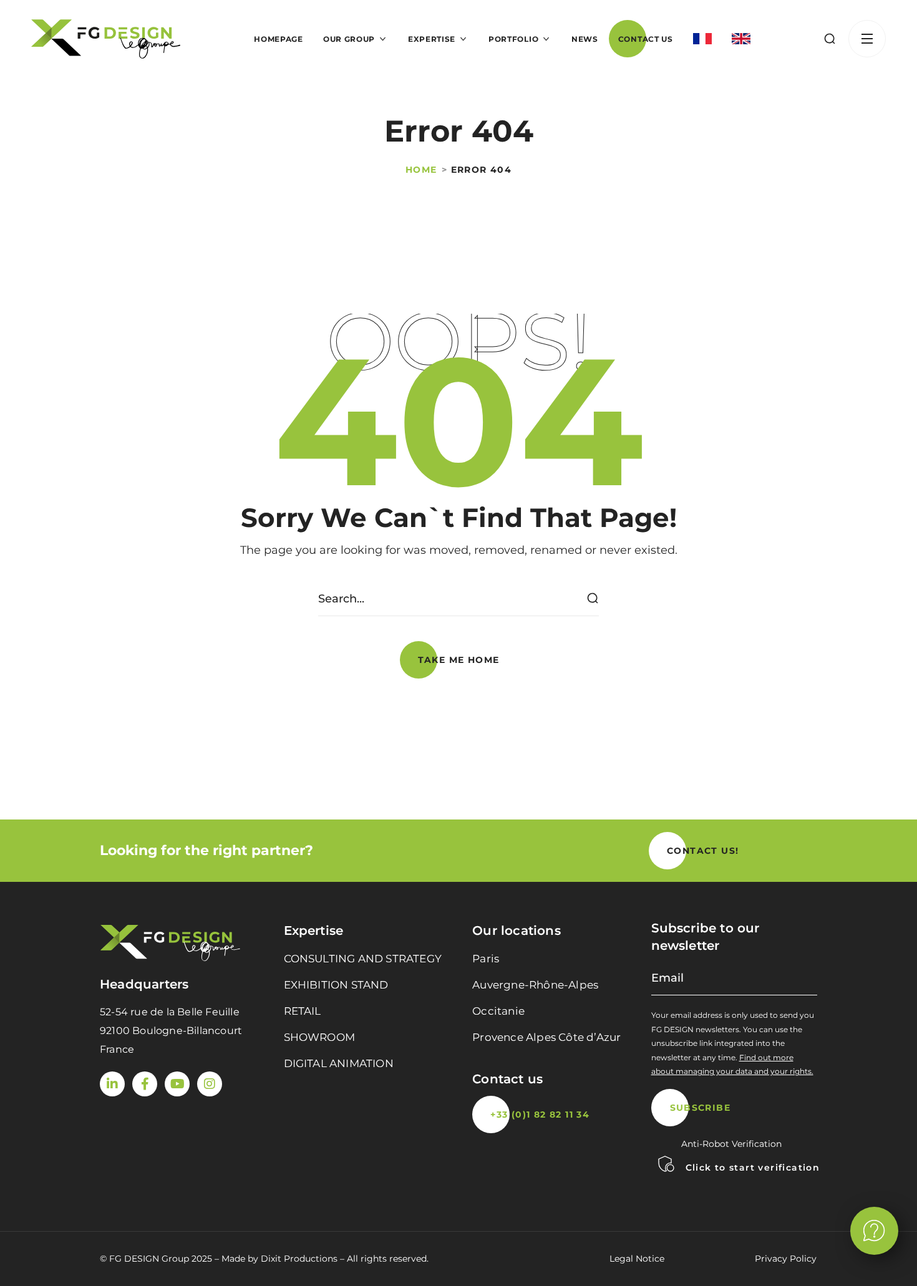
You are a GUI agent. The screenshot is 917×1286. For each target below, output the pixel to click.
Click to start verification (753, 1167)
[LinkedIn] (112, 1083)
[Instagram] (209, 1083)
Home (421, 169)
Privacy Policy (786, 1258)
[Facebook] (144, 1083)
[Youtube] (177, 1083)
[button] (829, 38)
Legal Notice (636, 1258)
